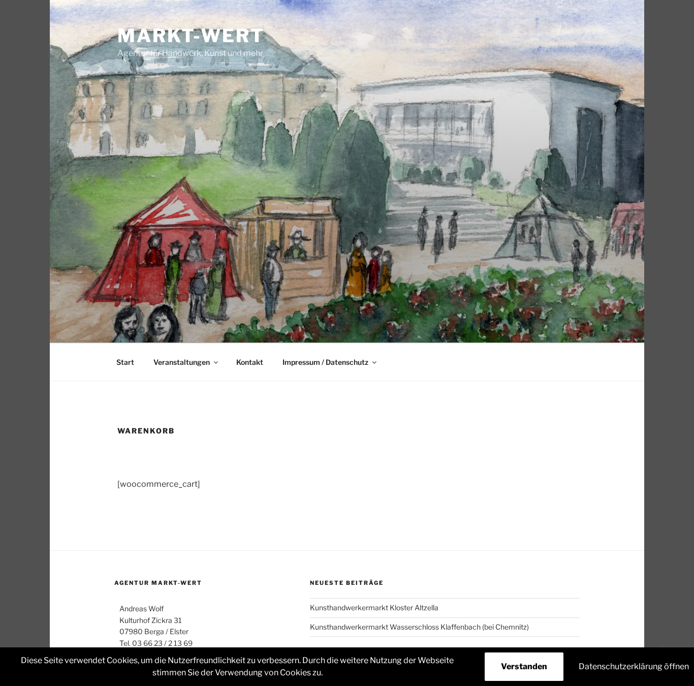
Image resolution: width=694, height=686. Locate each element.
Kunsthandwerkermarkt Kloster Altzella (374, 607)
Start (125, 362)
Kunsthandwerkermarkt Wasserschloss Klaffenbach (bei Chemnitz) (419, 626)
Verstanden (524, 666)
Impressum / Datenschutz (325, 362)
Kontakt (249, 362)
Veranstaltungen (181, 362)
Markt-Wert (191, 35)
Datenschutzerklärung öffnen (634, 666)
